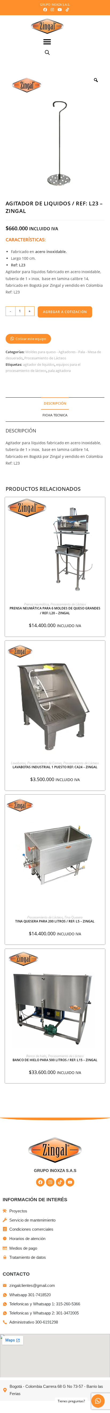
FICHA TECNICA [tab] (55, 415)
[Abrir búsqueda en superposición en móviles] (47, 52)
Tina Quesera (73, 917)
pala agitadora (59, 370)
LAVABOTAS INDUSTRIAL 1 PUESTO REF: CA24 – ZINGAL (55, 767)
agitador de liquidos (38, 364)
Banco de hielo (36, 1056)
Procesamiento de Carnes (44, 763)
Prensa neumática (36, 604)
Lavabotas (18, 763)
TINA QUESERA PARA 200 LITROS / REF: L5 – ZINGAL (55, 921)
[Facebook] (40, 1182)
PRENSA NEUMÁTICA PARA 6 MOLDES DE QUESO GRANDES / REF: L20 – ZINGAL (55, 610)
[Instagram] (50, 1182)
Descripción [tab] (55, 403)
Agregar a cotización (65, 312)
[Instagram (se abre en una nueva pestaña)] (52, 9)
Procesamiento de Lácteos (45, 358)
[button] (47, 41)
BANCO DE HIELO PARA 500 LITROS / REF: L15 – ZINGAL (55, 1060)
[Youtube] (70, 1182)
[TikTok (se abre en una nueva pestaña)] (66, 9)
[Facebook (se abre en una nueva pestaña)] (45, 9)
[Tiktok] (60, 1182)
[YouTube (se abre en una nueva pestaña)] (60, 9)
